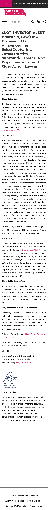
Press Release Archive (28, 496)
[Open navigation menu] (4, 21)
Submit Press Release (14, 501)
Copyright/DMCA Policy (16, 506)
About (13, 496)
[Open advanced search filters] (38, 21)
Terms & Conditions (34, 501)
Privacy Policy (36, 506)
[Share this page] (44, 21)
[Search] (32, 21)
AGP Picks (6, 4)
